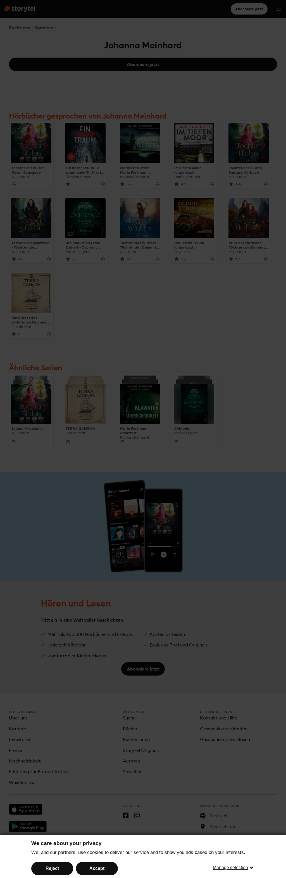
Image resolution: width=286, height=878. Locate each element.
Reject (52, 868)
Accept (96, 868)
